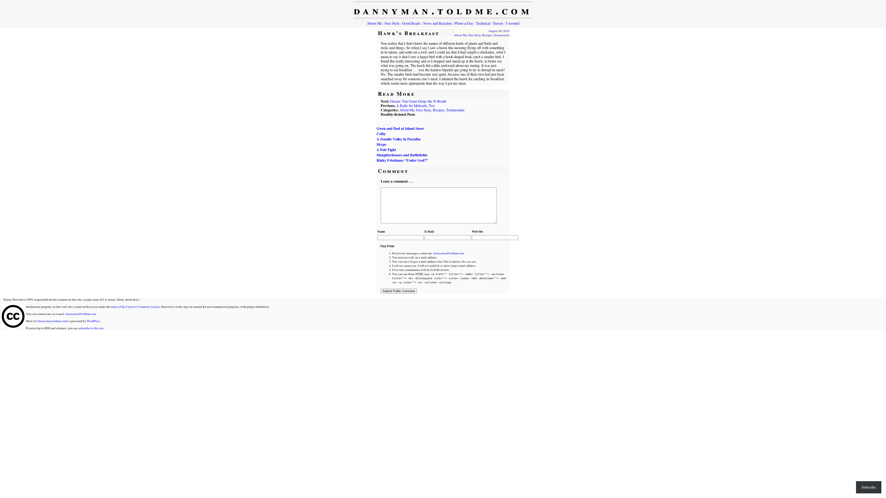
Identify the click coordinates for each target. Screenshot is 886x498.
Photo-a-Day (464, 23)
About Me (374, 23)
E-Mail (429, 231)
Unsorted (512, 23)
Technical (483, 23)
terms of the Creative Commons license (135, 307)
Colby (381, 133)
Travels (498, 23)
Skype (381, 144)
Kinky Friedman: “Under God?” (402, 160)
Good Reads (411, 23)
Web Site (477, 231)
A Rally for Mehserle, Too (415, 105)
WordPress (93, 321)
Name (381, 231)
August (493, 31)
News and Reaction (437, 23)
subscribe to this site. (91, 328)
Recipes (487, 35)
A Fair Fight (386, 149)
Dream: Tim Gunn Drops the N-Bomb (418, 101)
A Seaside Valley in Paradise (399, 139)
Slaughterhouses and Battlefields (402, 154)
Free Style (392, 23)
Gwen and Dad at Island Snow (400, 128)
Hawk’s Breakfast (408, 33)
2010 (506, 31)
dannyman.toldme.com (443, 10)
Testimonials (501, 35)
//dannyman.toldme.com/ (52, 321)
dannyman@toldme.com (448, 253)
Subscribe (869, 487)
